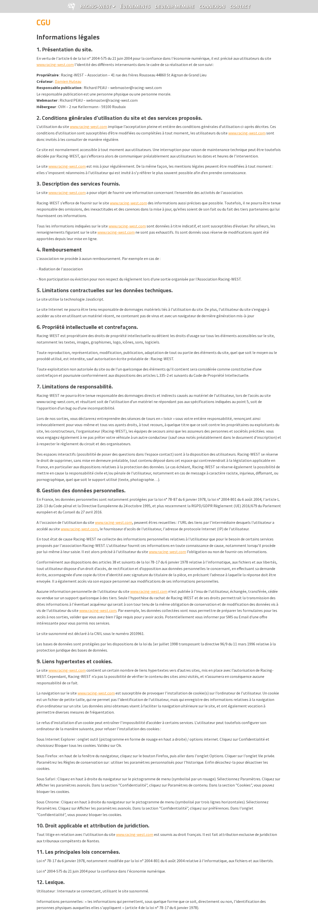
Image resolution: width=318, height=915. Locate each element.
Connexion (212, 6)
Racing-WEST (96, 6)
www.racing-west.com (55, 64)
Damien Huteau (68, 81)
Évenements (135, 6)
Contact (240, 6)
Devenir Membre (174, 6)
